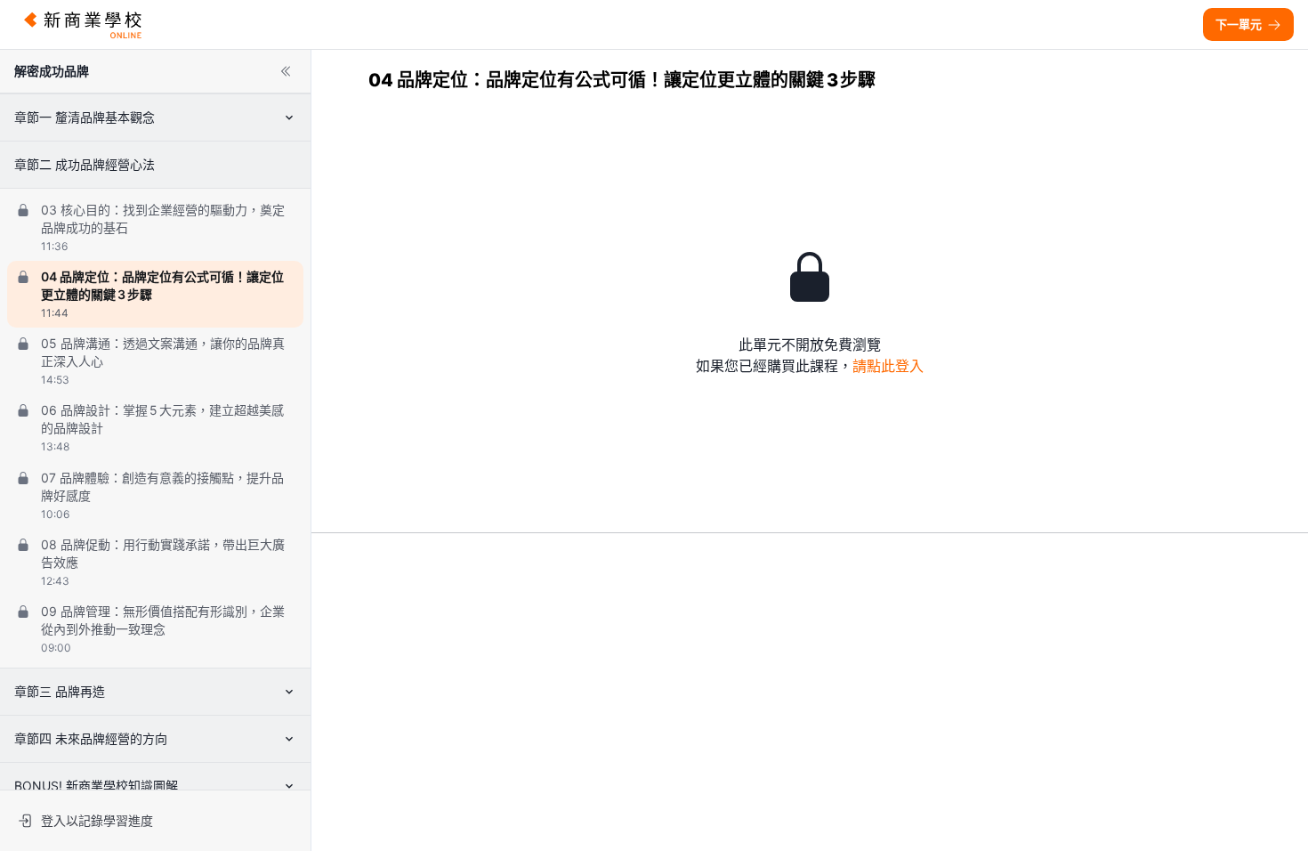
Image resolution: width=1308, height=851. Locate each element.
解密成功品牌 (51, 70)
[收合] (285, 71)
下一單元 (1238, 24)
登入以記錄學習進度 (97, 820)
